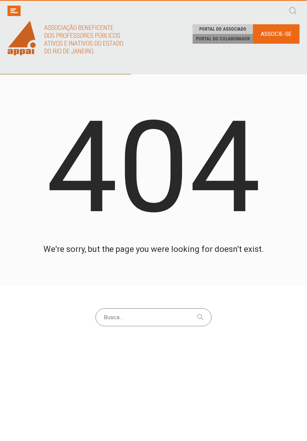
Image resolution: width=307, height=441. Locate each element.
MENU (14, 11)
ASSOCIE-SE (276, 34)
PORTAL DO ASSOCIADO (222, 29)
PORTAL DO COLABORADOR (223, 38)
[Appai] (65, 38)
